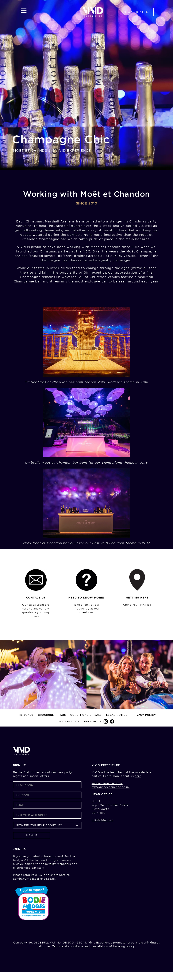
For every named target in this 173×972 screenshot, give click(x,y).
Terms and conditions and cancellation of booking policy (93, 946)
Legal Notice (116, 714)
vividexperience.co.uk (107, 783)
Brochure (46, 714)
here (138, 776)
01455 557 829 (102, 820)
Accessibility (69, 721)
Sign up (31, 835)
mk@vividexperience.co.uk (111, 787)
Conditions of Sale (86, 714)
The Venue (25, 714)
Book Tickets (135, 12)
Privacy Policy (144, 714)
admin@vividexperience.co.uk (34, 878)
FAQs (62, 714)
